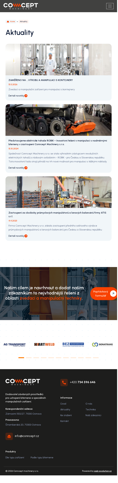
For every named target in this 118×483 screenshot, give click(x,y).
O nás (89, 403)
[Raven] (44, 344)
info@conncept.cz (27, 436)
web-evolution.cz (103, 471)
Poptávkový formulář (100, 293)
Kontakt (64, 421)
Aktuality (65, 409)
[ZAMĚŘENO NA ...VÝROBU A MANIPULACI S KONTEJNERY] (58, 59)
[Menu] (110, 6)
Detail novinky (16, 95)
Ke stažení (66, 415)
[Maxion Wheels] (73, 344)
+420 (82, 382)
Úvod (63, 403)
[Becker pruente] (102, 344)
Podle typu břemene (42, 457)
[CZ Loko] (14, 344)
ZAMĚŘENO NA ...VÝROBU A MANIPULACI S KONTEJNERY (41, 80)
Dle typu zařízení (14, 457)
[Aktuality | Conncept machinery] (21, 6)
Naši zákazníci (93, 415)
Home (12, 21)
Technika (91, 409)
